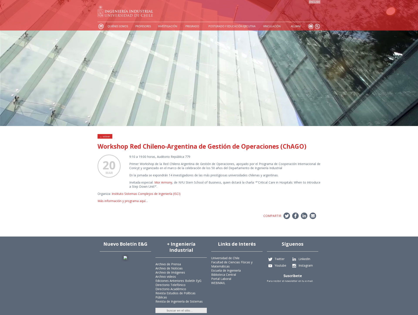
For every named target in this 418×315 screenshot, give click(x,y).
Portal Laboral (221, 279)
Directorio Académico (170, 289)
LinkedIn (304, 259)
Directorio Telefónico (170, 285)
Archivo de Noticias (169, 268)
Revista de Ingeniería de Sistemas (179, 301)
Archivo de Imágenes (170, 272)
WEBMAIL (218, 283)
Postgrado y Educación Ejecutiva (232, 26)
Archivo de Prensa (168, 264)
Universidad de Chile (225, 258)
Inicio (101, 26)
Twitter (280, 259)
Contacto (310, 26)
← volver (105, 136)
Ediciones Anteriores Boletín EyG (178, 281)
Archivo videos (165, 276)
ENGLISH (314, 2)
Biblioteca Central (223, 274)
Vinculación (272, 26)
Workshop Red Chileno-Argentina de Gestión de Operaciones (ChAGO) (202, 146)
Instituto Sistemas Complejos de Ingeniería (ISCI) (145, 194)
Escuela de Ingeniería (226, 270)
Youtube (280, 265)
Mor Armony (163, 182)
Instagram (305, 265)
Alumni (296, 26)
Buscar (317, 26)
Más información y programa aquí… (123, 201)
